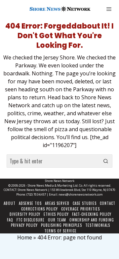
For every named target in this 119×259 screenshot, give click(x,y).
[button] (105, 161)
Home (24, 237)
